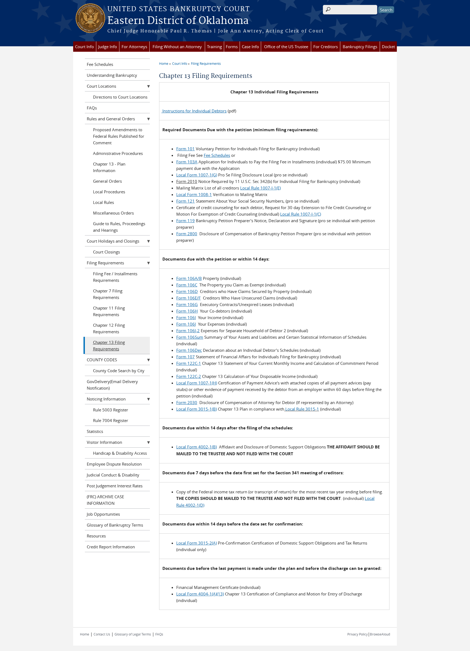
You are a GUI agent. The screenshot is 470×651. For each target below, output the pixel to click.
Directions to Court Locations (120, 97)
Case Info (250, 46)
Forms (232, 46)
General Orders (107, 181)
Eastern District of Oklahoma (178, 21)
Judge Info (107, 46)
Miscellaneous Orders (113, 213)
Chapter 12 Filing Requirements (109, 328)
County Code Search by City (118, 370)
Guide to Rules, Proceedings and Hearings (119, 227)
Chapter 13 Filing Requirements (109, 346)
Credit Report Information (111, 546)
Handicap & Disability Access (120, 453)
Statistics (95, 431)
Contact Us (102, 634)
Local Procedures (109, 191)
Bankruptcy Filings (360, 46)
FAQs (92, 108)
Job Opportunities (103, 514)
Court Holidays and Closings (113, 241)
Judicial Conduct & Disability (113, 475)
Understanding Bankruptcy (112, 75)
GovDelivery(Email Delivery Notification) (112, 385)
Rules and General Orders (111, 118)
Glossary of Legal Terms (133, 634)
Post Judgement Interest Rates (115, 485)
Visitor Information (104, 442)
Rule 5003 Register (110, 409)
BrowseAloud (380, 634)
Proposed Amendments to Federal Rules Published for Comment (118, 136)
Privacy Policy (357, 634)
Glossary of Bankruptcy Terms (115, 525)
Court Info (84, 46)
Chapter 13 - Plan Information (109, 167)
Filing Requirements (206, 63)
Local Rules (103, 202)
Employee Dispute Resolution (114, 464)
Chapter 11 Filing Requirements (109, 311)
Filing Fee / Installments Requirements (115, 277)
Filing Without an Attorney (177, 46)
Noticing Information (106, 399)
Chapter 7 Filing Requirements (107, 294)
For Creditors (325, 46)
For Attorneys (134, 46)
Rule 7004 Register (110, 420)
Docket (388, 46)
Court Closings (106, 252)
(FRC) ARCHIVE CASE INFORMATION (105, 500)
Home (163, 63)
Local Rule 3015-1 (302, 409)
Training (214, 46)
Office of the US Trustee (286, 46)
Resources (96, 536)
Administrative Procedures (118, 153)
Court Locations (101, 86)
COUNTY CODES (102, 359)
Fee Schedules (100, 64)
